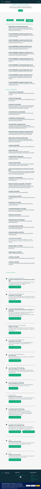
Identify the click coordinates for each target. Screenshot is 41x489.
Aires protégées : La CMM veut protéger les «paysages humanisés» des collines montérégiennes (21, 164)
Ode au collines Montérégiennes (16, 252)
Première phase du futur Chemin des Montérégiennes (21, 146)
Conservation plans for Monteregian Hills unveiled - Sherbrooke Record (21, 221)
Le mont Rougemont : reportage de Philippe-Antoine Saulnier (21, 60)
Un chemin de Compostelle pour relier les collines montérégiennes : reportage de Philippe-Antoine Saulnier (20, 76)
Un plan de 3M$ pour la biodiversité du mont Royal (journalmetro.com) (21, 203)
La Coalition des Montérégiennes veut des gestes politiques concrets (20, 157)
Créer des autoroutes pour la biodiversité (18, 192)
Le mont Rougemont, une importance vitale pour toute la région (22, 197)
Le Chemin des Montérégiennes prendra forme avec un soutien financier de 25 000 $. (22, 119)
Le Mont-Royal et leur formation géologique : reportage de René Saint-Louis (22, 83)
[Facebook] (20, 477)
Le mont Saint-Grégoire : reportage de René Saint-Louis (22, 65)
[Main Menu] (39, 2)
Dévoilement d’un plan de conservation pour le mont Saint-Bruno (21, 247)
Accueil (32, 474)
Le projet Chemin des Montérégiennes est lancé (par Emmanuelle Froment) (21, 113)
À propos (32, 480)
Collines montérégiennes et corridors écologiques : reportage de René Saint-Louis (21, 41)
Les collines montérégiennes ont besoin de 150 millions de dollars (22, 263)
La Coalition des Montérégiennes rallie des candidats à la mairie (21, 93)
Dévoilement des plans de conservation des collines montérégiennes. (21, 233)
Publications (33, 478)
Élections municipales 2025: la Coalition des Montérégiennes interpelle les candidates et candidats (21, 151)
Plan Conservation (34, 475)
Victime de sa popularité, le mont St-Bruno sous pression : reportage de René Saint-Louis (20, 47)
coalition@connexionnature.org (21, 475)
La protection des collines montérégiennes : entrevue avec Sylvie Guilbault (21, 35)
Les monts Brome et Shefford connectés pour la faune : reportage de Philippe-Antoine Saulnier (22, 54)
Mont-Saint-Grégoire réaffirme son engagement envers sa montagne (22, 99)
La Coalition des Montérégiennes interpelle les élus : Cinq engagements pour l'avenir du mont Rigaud (21, 133)
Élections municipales (34, 479)
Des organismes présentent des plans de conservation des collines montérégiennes (21, 210)
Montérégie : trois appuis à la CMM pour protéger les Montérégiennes (21, 179)
